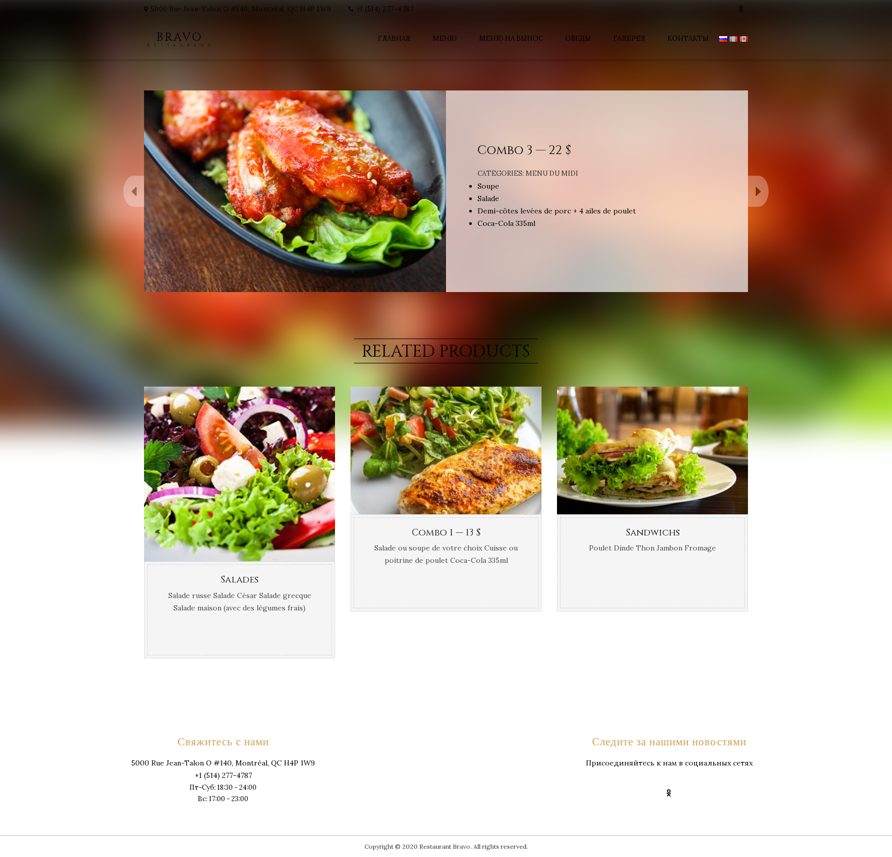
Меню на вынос (511, 38)
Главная (394, 38)
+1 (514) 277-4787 (385, 9)
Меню (445, 38)
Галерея (629, 38)
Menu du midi (551, 173)
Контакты (688, 38)
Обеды (578, 38)
